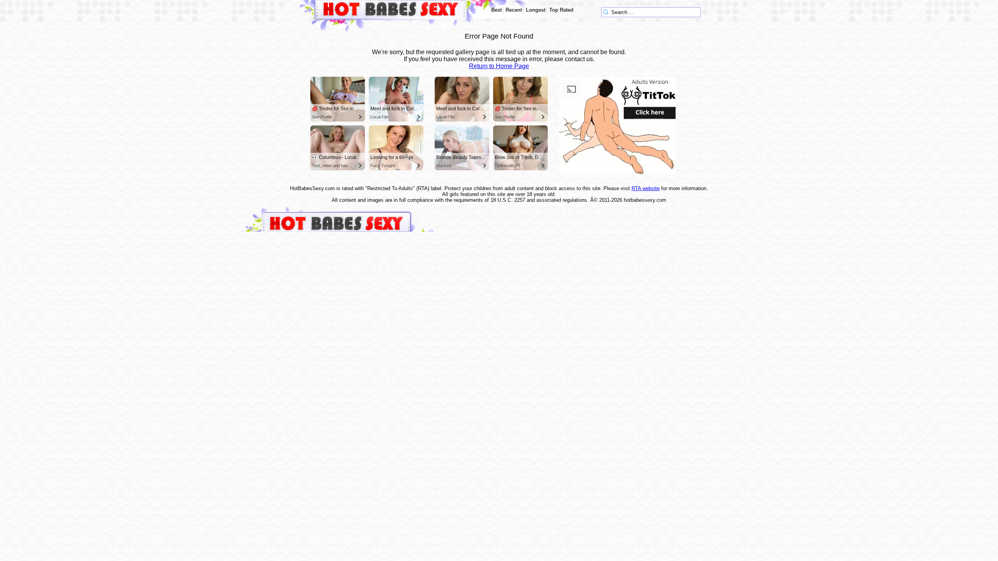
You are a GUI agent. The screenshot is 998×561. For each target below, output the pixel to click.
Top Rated (561, 10)
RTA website (646, 188)
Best (496, 10)
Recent (514, 10)
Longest (535, 10)
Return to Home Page (499, 66)
